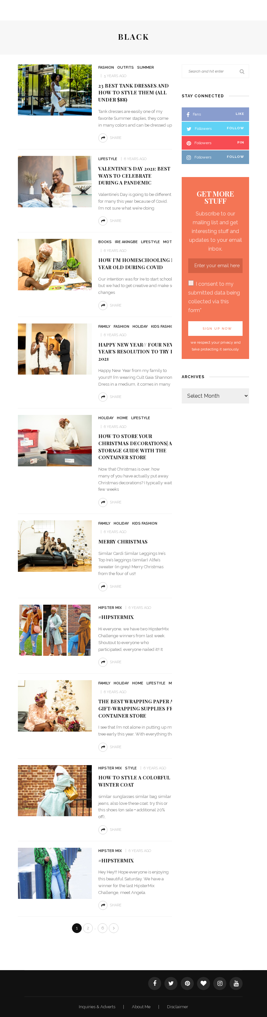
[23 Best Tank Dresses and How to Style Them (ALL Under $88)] (55, 90)
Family (104, 326)
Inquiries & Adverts (97, 1006)
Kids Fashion (163, 326)
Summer (145, 67)
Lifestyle (107, 159)
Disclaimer (177, 1006)
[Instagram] (219, 983)
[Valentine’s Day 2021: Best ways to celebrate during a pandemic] (55, 181)
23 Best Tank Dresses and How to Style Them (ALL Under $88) (133, 92)
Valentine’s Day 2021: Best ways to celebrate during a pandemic (134, 175)
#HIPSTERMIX (116, 617)
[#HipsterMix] (55, 873)
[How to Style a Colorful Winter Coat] (55, 790)
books (105, 242)
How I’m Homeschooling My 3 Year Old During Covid (140, 263)
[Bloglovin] (203, 983)
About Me (141, 1006)
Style (131, 768)
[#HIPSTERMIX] (55, 630)
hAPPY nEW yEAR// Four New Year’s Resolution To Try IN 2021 (137, 351)
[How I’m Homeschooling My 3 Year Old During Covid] (55, 264)
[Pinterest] (187, 983)
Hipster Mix (110, 608)
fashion (106, 67)
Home (122, 418)
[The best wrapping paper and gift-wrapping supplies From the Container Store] (55, 705)
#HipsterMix (116, 860)
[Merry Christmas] (55, 546)
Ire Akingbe (126, 242)
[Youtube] (236, 983)
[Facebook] (154, 983)
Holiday (140, 326)
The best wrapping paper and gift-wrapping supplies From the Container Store (146, 708)
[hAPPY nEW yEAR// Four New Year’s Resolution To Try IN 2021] (55, 349)
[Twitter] (170, 983)
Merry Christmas (123, 541)
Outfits (125, 67)
